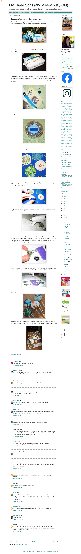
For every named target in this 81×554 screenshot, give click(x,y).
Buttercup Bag (64, 180)
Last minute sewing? (66, 239)
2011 (40, 12)
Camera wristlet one (66, 164)
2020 (64, 208)
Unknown (15, 506)
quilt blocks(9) (69, 135)
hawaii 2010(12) (69, 126)
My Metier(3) (66, 112)
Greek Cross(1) (64, 109)
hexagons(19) (69, 128)
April (65, 271)
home (11, 12)
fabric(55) (66, 121)
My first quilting (67, 244)
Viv (14, 524)
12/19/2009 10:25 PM (18, 447)
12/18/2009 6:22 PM (18, 376)
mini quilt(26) (63, 129)
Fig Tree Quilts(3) (68, 108)
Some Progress (67, 247)
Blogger (56, 551)
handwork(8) (63, 126)
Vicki (14, 483)
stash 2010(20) (69, 140)
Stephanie (15, 370)
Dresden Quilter (17, 451)
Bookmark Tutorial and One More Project (67, 234)
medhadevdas (16, 515)
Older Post (55, 541)
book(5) (70, 114)
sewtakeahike (16, 461)
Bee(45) (62, 105)
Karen (14, 409)
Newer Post (13, 541)
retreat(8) (62, 138)
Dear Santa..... (67, 242)
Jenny (14, 389)
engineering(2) (69, 120)
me (15, 12)
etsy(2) (62, 121)
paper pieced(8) (64, 131)
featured (52, 12)
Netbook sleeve (65, 168)
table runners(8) (67, 143)
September (67, 259)
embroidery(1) (63, 120)
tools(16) (62, 146)
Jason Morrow (44, 551)
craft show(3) (66, 117)
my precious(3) (69, 129)
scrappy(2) (70, 138)
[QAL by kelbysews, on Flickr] (65, 285)
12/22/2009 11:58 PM (18, 456)
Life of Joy (16, 400)
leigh (14, 380)
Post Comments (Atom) (21, 544)
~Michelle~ (16, 361)
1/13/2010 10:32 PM (18, 501)
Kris (14, 420)
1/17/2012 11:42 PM (18, 519)
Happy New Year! (66, 227)
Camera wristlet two (66, 162)
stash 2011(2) (63, 141)
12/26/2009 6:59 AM (18, 468)
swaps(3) (62, 143)
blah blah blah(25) (64, 114)
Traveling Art (64, 174)
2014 (64, 210)
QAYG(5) (70, 112)
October (66, 257)
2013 (64, 213)
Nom (62, 193)
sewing (16, 354)
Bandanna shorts (65, 191)
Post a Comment (16, 535)
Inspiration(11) (63, 111)
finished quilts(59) (69, 123)
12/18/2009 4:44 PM (18, 365)
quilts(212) (70, 137)
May (65, 269)
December (66, 224)
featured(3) (63, 123)
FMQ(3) (62, 108)
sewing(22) (63, 140)
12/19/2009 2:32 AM (18, 415)
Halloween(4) (70, 109)
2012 (36, 12)
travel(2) (66, 146)
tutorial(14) (70, 146)
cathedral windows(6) (64, 115)
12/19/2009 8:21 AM (18, 424)
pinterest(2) (70, 134)
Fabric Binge (67, 230)
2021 (64, 205)
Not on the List (67, 251)
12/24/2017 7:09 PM (18, 531)
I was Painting (67, 249)
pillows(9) (70, 132)
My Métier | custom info (22, 12)
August (66, 261)
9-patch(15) (70, 103)
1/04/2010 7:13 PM (17, 478)
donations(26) (69, 118)
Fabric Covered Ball (66, 154)
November (66, 254)
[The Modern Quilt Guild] (65, 323)
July (65, 264)
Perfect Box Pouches (51, 22)
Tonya (14, 441)
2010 (44, 12)
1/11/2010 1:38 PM (17, 487)
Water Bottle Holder (66, 185)
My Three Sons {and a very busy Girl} (38, 5)
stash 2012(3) (69, 141)
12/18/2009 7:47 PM (18, 395)
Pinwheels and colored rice (64, 159)
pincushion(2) (63, 134)
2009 (48, 12)
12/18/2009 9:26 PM (18, 404)
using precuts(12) (64, 148)
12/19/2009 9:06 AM (18, 436)
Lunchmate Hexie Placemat (65, 171)
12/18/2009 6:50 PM (18, 385)
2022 (64, 203)
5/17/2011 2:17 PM (17, 510)
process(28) (63, 135)
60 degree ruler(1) (64, 103)
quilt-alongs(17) (63, 137)
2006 (64, 274)
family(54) (70, 121)
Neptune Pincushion (66, 156)
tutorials (31, 12)
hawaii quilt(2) (63, 128)
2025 (64, 198)
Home (34, 541)
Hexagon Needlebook (66, 166)
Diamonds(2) (70, 106)
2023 (64, 201)
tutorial (19, 354)
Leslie (14, 492)
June (65, 266)
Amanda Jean (16, 473)
